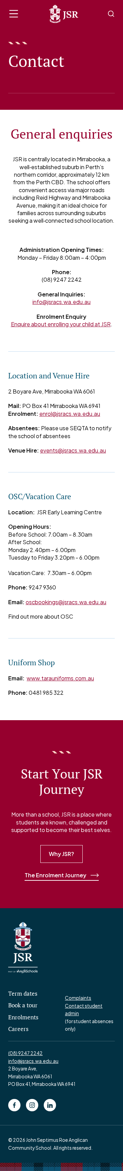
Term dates (22, 993)
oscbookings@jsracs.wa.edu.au (66, 602)
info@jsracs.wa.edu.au (61, 301)
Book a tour (23, 1005)
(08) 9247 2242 (25, 1053)
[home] (62, 14)
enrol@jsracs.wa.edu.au (69, 413)
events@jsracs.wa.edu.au (73, 450)
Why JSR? (61, 853)
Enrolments (23, 1017)
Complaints (78, 998)
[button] (13, 13)
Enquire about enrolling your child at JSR (61, 324)
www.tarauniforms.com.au (60, 678)
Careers (18, 1029)
